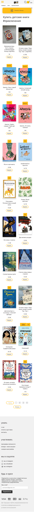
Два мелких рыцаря (25, 237)
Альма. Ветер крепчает (25, 200)
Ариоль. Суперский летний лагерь (25, 89)
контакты (4, 432)
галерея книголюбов (7, 449)
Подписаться (7, 491)
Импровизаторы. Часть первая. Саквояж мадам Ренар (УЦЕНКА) (9, 48)
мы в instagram (8, 461)
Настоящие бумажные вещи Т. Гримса (25, 387)
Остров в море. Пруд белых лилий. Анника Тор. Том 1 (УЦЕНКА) (25, 50)
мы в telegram (7, 466)
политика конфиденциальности (10, 505)
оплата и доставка (6, 430)
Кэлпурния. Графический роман (9, 347)
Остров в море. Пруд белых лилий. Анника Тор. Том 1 (25, 309)
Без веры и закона (9, 240)
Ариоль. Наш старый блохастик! (9, 88)
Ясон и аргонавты (9, 164)
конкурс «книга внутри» (8, 447)
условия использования (8, 507)
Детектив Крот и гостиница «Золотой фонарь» (9, 312)
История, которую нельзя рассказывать (9, 383)
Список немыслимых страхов (25, 273)
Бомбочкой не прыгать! (25, 164)
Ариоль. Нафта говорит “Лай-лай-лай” (9, 126)
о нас (2, 427)
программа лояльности (8, 444)
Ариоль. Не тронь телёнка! (25, 126)
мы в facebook (7, 464)
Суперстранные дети (9, 274)
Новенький (25, 348)
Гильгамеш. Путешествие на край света (9, 203)
